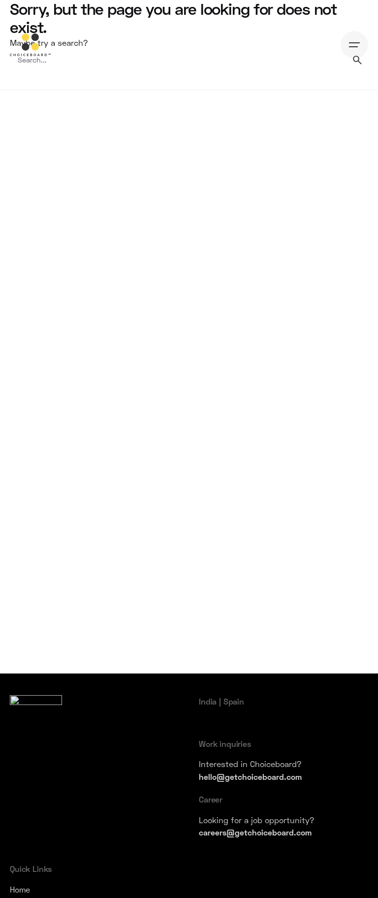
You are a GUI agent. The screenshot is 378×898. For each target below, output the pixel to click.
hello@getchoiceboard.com (250, 776)
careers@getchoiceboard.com (255, 832)
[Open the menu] (354, 45)
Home (20, 889)
